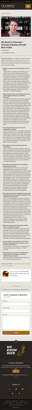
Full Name (4, 301)
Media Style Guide (19, 402)
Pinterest (19, 393)
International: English (6, 1)
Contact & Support (16, 407)
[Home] (8, 7)
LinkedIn (12, 393)
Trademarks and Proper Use (8, 402)
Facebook (9, 389)
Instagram (22, 389)
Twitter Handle (5, 307)
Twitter (16, 389)
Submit (16, 332)
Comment (4, 314)
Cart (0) (29, 1)
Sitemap (25, 402)
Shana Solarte (14, 271)
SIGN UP (16, 371)
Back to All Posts (6, 13)
